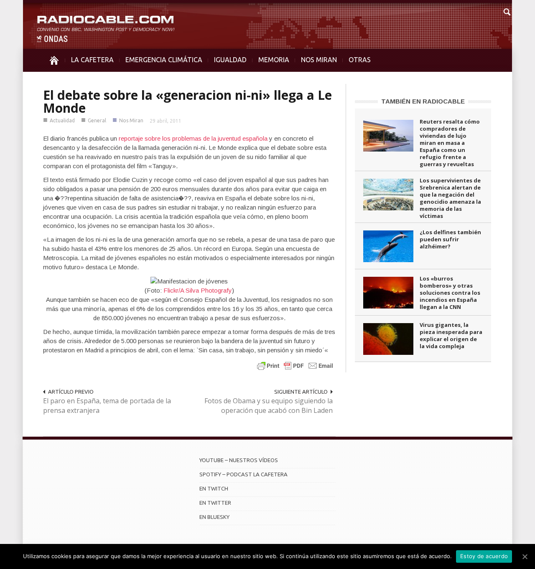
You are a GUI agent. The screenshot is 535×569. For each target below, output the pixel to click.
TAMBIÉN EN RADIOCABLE (423, 101)
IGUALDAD (230, 59)
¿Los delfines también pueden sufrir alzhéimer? (450, 239)
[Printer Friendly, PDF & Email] (295, 365)
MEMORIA (273, 59)
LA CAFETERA (92, 59)
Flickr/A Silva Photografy (197, 290)
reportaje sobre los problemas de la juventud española (193, 138)
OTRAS (360, 59)
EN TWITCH (213, 488)
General (97, 120)
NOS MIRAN (319, 59)
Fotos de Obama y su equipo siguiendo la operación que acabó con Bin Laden (268, 405)
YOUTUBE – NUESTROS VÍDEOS (238, 460)
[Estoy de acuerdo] (524, 556)
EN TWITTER (215, 503)
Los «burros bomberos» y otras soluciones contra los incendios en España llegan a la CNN (450, 293)
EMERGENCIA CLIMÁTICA (163, 59)
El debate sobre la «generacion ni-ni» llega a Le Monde (187, 101)
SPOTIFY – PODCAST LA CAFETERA (243, 474)
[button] (506, 11)
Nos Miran (131, 120)
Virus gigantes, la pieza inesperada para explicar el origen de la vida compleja (451, 335)
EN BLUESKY (214, 517)
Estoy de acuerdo (484, 556)
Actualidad (62, 120)
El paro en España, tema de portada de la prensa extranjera (107, 405)
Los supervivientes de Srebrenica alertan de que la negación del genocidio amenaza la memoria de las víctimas (450, 198)
